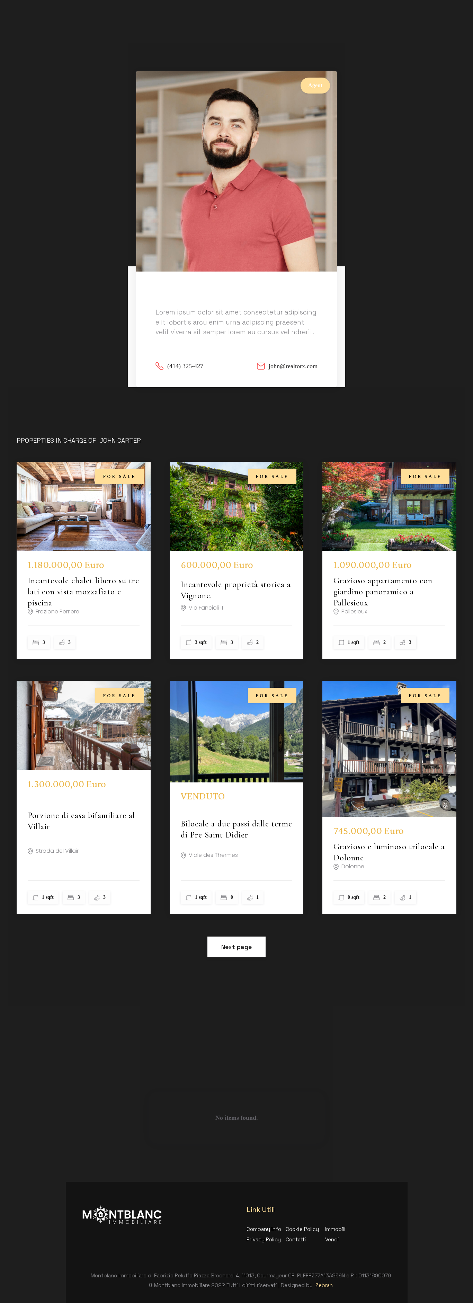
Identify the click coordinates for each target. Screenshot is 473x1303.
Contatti (296, 1239)
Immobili (335, 1229)
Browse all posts (286, 1085)
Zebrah (324, 1285)
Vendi (332, 1239)
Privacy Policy (264, 1239)
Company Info (264, 1229)
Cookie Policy (302, 1229)
